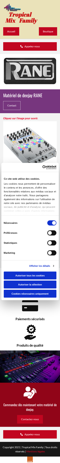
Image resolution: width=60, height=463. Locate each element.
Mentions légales (35, 451)
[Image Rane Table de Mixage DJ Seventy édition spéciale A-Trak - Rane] (30, 148)
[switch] (51, 232)
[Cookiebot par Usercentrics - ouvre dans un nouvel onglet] (42, 167)
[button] (11, 31)
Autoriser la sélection (30, 284)
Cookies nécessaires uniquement (30, 293)
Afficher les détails (39, 266)
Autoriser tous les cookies (30, 275)
